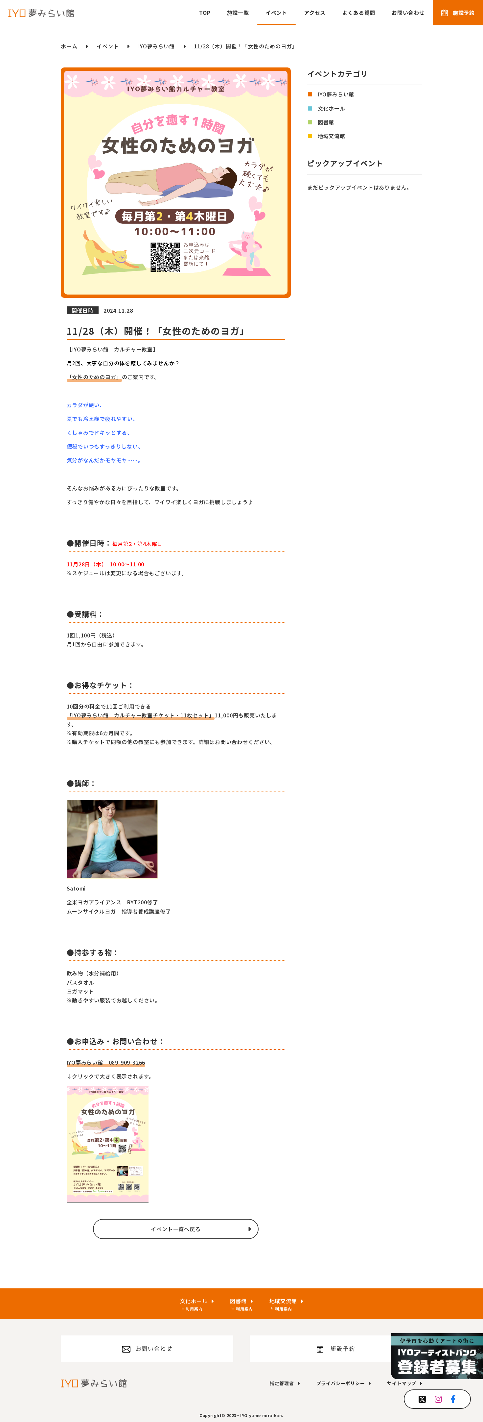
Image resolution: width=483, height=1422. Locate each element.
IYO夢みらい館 (336, 94)
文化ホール (331, 108)
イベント (276, 12)
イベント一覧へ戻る (175, 1229)
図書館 (326, 122)
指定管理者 (282, 1383)
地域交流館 (331, 136)
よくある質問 (358, 12)
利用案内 (194, 1308)
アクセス (315, 12)
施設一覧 (238, 12)
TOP (204, 12)
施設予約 (464, 12)
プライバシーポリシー (340, 1383)
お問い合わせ (408, 12)
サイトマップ (401, 1383)
